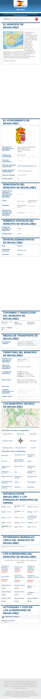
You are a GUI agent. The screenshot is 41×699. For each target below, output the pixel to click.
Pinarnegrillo (31, 482)
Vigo (16, 527)
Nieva (29, 461)
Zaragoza (18, 511)
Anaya (17, 482)
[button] (4, 411)
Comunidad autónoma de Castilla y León (13, 14)
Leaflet (14, 427)
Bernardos (20, 434)
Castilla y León (21, 250)
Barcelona (18, 506)
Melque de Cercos (7, 476)
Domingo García (7, 441)
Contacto (8, 693)
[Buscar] (36, 18)
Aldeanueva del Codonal (6, 487)
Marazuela (30, 487)
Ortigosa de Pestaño (31, 455)
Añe (16, 472)
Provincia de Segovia (32, 14)
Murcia (4, 517)
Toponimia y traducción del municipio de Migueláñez (19, 315)
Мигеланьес (18, 324)
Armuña (33, 448)
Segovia (19, 254)
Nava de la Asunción (5, 472)
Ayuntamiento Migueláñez (20, 15)
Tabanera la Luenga (31, 467)
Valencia (30, 507)
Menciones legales (12, 691)
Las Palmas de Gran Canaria (32, 516)
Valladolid (5, 526)
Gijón (29, 527)
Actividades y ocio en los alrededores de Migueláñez (17, 610)
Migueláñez (21, 9)
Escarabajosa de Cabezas (7, 482)
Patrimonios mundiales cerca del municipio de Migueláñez (18, 540)
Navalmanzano (32, 476)
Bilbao (4, 522)
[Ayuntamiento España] (20, 3)
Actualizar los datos (9, 61)
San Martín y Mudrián (31, 472)
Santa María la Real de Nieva (19, 460)
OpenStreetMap (28, 427)
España (19, 246)
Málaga (29, 512)
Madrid (4, 507)
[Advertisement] (20, 91)
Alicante (17, 522)
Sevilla (4, 512)
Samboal (17, 487)
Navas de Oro (7, 434)
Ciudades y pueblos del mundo (24, 693)
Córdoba (30, 522)
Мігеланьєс (31, 324)
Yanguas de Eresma (18, 477)
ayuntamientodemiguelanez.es (26, 166)
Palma (17, 517)
